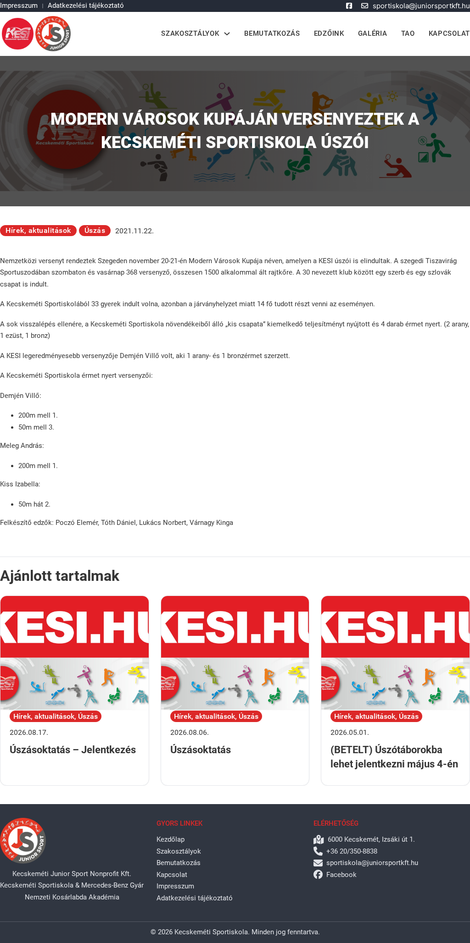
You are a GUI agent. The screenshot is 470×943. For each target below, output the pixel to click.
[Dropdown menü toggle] (227, 33)
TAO (408, 33)
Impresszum (19, 5)
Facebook (341, 875)
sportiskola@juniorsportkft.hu (421, 5)
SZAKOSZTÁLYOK (190, 33)
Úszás (95, 230)
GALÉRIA (372, 33)
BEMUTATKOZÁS (272, 33)
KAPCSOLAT (449, 33)
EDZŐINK (329, 33)
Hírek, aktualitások (38, 230)
